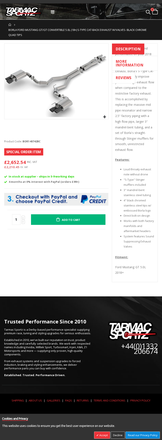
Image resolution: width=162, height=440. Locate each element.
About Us (35, 400)
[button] (104, 117)
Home (9, 24)
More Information (129, 63)
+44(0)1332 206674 (139, 349)
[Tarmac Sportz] (23, 11)
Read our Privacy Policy (143, 435)
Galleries (53, 400)
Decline (118, 435)
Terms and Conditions (109, 400)
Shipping (18, 400)
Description (128, 49)
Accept (103, 435)
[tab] (128, 49)
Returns (83, 400)
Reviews (123, 77)
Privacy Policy (140, 400)
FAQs (68, 400)
